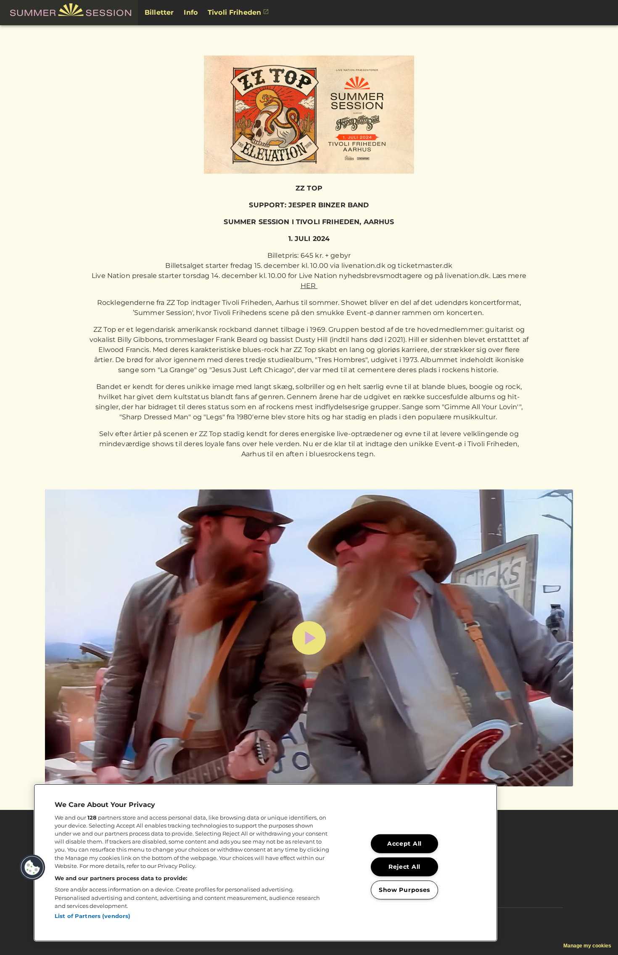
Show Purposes (404, 890)
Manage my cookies (587, 946)
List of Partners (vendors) (92, 916)
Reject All (404, 866)
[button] (69, 12)
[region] (265, 863)
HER (309, 286)
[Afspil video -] (309, 638)
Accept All (404, 843)
